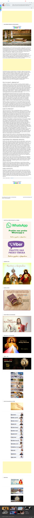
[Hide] (0, 11)
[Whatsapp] (15, 27)
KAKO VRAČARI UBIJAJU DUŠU (27, 197)
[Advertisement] (17, 17)
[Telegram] (0, 10)
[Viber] (17, 27)
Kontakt (26, 511)
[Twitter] (20, 27)
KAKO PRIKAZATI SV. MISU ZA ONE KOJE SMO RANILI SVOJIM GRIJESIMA (9, 198)
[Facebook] (14, 27)
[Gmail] (18, 27)
